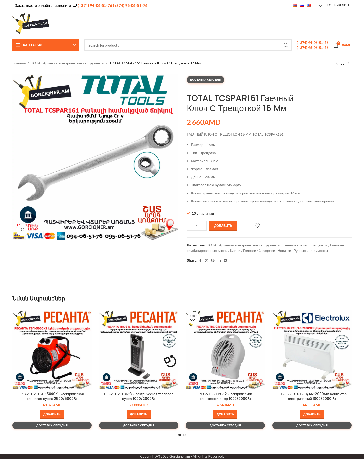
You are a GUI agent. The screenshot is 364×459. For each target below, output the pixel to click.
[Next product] (349, 63)
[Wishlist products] (320, 5)
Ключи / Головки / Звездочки (252, 250)
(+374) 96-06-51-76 (129, 5)
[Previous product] (337, 63)
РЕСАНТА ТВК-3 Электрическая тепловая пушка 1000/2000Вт (138, 396)
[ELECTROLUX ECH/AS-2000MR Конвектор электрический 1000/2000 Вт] (312, 349)
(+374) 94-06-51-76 (94, 5)
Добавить (223, 226)
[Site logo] (31, 23)
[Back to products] (343, 63)
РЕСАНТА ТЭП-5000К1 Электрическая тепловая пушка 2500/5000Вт (52, 396)
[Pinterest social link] (336, 23)
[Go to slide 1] (179, 435)
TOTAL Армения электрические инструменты (67, 63)
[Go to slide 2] (184, 435)
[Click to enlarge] (22, 230)
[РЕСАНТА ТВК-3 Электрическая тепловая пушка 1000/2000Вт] (138, 349)
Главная (19, 63)
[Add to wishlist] (257, 225)
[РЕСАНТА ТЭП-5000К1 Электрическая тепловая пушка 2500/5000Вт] (52, 349)
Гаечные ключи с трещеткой (305, 245)
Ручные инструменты (311, 250)
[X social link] (329, 23)
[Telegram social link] (348, 23)
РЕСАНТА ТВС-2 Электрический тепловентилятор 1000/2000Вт (225, 396)
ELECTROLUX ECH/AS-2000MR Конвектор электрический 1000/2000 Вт (312, 396)
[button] (52, 414)
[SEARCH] (286, 45)
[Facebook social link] (323, 23)
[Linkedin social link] (342, 23)
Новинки (284, 250)
